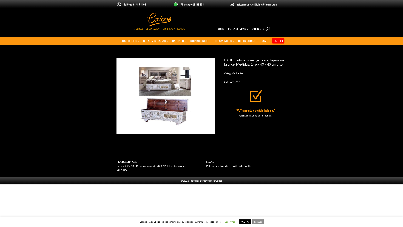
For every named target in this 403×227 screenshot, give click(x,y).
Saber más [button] (230, 221)
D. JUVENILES (223, 41)
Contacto (258, 29)
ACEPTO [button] (245, 222)
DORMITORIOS (199, 41)
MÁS (264, 41)
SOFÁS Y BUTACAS (154, 41)
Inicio (221, 29)
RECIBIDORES (246, 41)
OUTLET (278, 41)
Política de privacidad (217, 165)
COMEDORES (128, 41)
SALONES (178, 41)
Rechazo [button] (258, 222)
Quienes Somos (238, 29)
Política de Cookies (242, 165)
